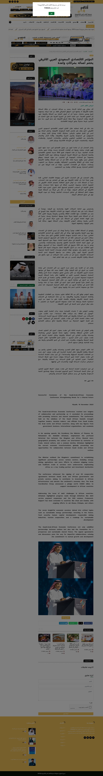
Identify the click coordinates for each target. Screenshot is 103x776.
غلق (51, 13)
